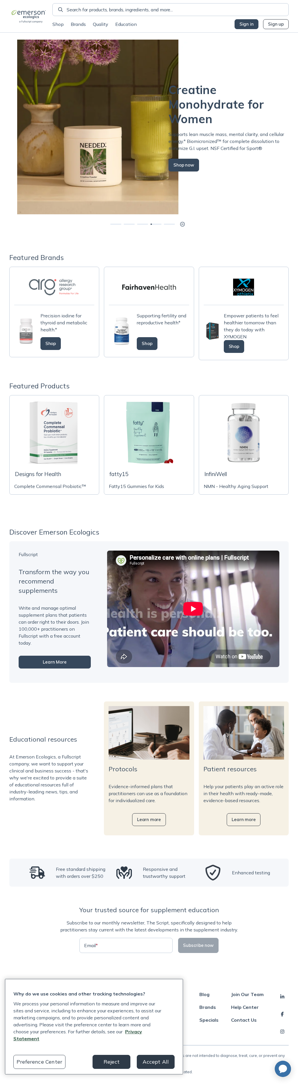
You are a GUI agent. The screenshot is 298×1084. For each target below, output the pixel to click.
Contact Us (244, 1020)
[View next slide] (115, 224)
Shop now (176, 165)
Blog (204, 994)
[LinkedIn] (282, 996)
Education (126, 24)
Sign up (276, 24)
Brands (78, 24)
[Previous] (9, 127)
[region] (94, 1027)
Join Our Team (247, 994)
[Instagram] (282, 1031)
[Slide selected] (156, 224)
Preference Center (39, 1061)
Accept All (156, 1061)
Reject (112, 1061)
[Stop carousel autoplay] (182, 224)
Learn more (149, 819)
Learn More (54, 662)
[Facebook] (282, 1014)
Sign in (247, 24)
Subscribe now (198, 945)
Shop (58, 24)
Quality (100, 24)
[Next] (289, 127)
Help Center (245, 1007)
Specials (209, 1020)
